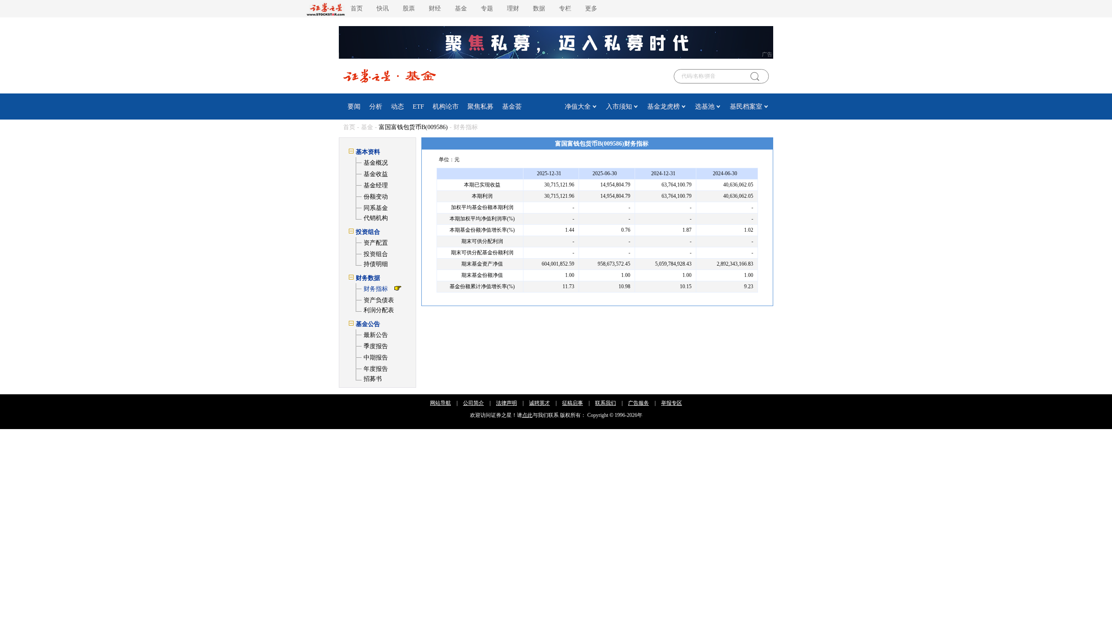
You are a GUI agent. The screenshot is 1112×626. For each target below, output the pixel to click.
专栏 (565, 8)
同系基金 (376, 208)
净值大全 (578, 106)
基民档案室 (746, 106)
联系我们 (605, 403)
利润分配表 (379, 310)
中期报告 (376, 357)
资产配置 (376, 243)
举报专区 (671, 403)
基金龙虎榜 (663, 106)
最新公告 (376, 335)
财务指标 (376, 289)
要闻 (354, 106)
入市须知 (619, 106)
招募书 (373, 379)
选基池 (705, 106)
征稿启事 (572, 403)
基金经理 (376, 185)
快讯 (383, 8)
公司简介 (473, 403)
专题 (487, 8)
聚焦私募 (480, 106)
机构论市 (446, 106)
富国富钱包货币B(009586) (413, 127)
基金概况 (376, 163)
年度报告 (376, 369)
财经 (435, 8)
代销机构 (376, 218)
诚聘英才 (539, 403)
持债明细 (376, 264)
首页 (357, 8)
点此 (527, 415)
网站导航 (440, 403)
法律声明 (506, 403)
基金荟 (512, 106)
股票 (409, 8)
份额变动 (376, 196)
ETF (418, 106)
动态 (397, 106)
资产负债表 (379, 300)
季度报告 (376, 346)
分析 (375, 106)
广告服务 (638, 403)
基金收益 (376, 174)
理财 (513, 8)
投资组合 (376, 254)
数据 (539, 8)
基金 (461, 8)
